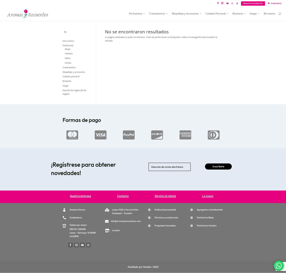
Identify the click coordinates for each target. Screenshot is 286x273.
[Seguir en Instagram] (76, 245)
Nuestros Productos (253, 3)
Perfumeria (135, 14)
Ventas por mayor (78, 225)
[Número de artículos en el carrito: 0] (65, 32)
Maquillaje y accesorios (74, 72)
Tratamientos (157, 14)
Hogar (253, 14)
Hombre (69, 53)
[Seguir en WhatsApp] (88, 245)
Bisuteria (238, 14)
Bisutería (67, 81)
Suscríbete (218, 166)
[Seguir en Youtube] (82, 245)
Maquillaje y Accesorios (185, 14)
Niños (67, 58)
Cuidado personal (71, 76)
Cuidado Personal (216, 14)
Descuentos (68, 40)
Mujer (67, 49)
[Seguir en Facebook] (70, 245)
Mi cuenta (269, 14)
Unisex (68, 62)
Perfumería (68, 45)
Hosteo (147, 267)
